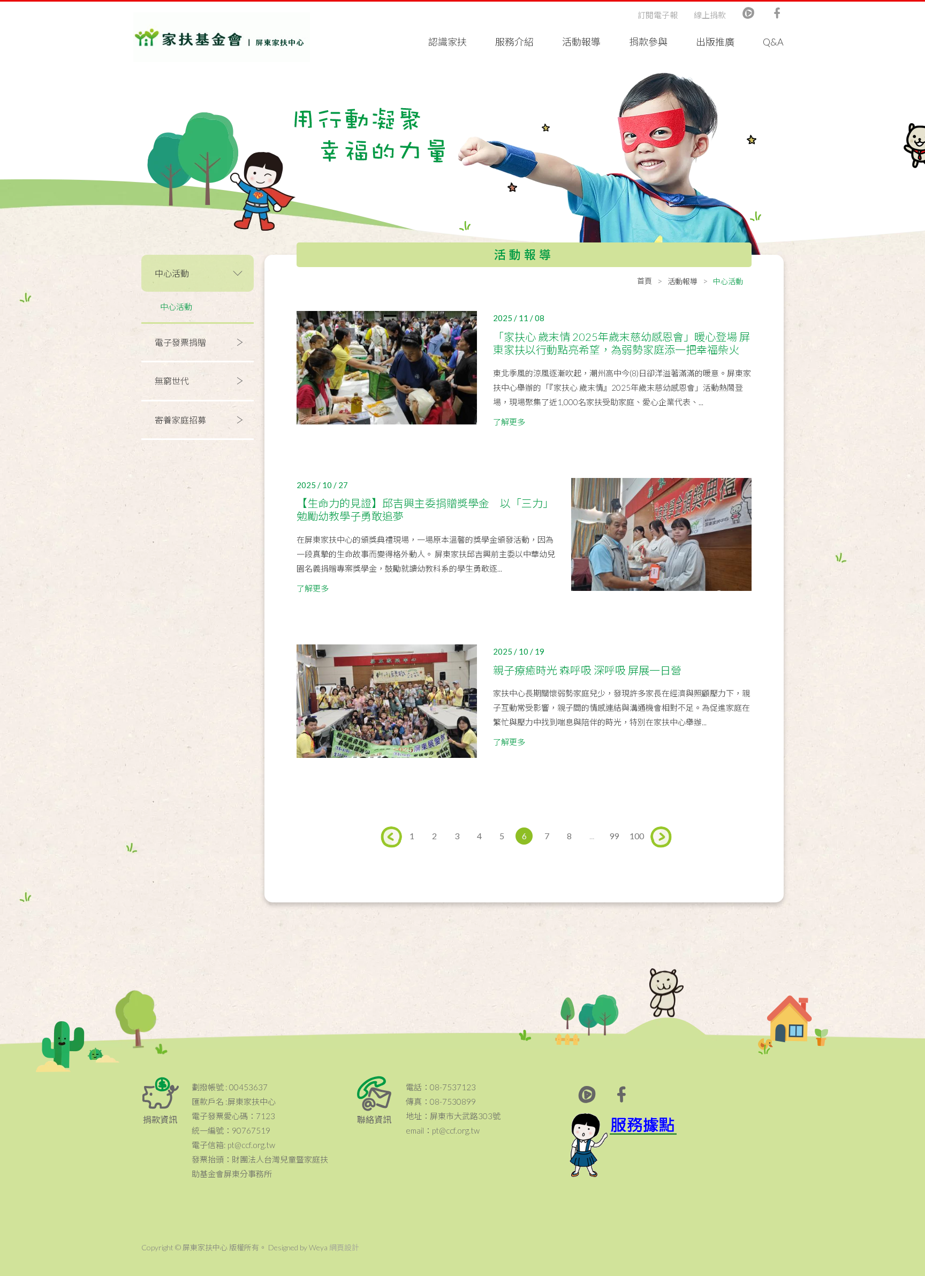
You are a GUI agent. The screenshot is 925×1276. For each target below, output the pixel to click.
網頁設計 (344, 1247)
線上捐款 (710, 15)
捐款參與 (648, 42)
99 (614, 836)
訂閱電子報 (658, 15)
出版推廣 (715, 42)
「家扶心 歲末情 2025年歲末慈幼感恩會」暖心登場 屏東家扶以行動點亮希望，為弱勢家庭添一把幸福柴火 (621, 343)
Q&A (773, 42)
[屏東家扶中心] (221, 37)
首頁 (644, 280)
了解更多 (509, 422)
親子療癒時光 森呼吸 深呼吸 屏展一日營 (587, 670)
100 (637, 836)
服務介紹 (514, 42)
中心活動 (176, 307)
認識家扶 (447, 42)
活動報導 (581, 42)
